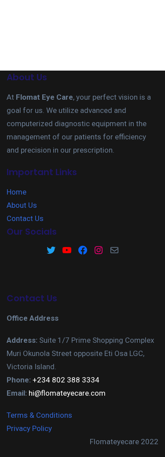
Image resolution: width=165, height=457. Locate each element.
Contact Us (25, 218)
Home (16, 191)
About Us (22, 205)
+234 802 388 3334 (66, 379)
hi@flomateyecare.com (67, 393)
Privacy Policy (29, 428)
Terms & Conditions (39, 415)
